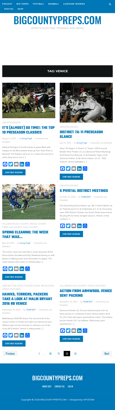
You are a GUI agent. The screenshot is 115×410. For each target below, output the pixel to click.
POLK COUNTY (30, 227)
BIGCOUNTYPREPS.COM (58, 19)
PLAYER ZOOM (32, 285)
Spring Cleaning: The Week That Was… (25, 234)
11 (59, 353)
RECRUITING (47, 285)
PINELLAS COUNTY (12, 227)
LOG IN (70, 387)
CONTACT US (60, 387)
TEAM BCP (86, 197)
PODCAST (7, 4)
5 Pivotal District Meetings (84, 191)
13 (75, 353)
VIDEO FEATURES (11, 289)
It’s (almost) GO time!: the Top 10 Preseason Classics (28, 130)
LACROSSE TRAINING (74, 4)
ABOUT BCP (46, 387)
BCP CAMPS (23, 4)
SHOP (20, 9)
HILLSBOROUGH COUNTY (15, 224)
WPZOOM (88, 399)
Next (106, 353)
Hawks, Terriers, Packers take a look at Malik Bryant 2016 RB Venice (27, 299)
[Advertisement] (57, 42)
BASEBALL (53, 4)
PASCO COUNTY (38, 224)
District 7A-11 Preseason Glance (81, 134)
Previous (10, 353)
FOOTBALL (38, 4)
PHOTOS (8, 9)
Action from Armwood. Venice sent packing (86, 293)
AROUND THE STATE (12, 285)
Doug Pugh (27, 138)
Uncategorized (11, 122)
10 (50, 353)
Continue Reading (14, 172)
